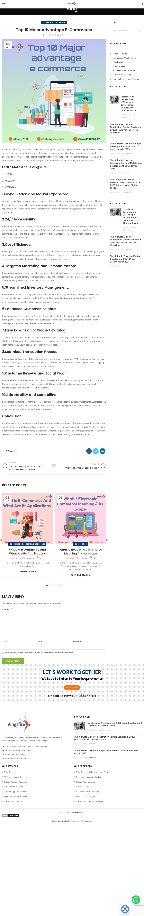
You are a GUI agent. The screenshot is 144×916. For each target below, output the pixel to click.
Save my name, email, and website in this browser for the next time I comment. (39, 652)
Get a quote (72, 688)
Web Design (9, 772)
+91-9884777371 (19, 754)
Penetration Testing (13, 801)
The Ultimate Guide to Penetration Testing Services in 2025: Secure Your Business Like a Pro (125, 128)
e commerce (12, 451)
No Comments (126, 137)
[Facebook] (89, 451)
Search (138, 30)
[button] (136, 899)
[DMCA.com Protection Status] (72, 815)
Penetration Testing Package (126, 79)
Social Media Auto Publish (61, 821)
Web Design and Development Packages (94, 772)
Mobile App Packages (85, 782)
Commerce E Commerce (54, 23)
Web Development (12, 777)
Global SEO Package (122, 74)
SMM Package (119, 66)
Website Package (120, 53)
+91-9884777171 (84, 696)
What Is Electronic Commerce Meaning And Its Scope (80, 551)
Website (77, 641)
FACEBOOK (9, 180)
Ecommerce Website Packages (90, 777)
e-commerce (35, 149)
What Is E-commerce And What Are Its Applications (27, 551)
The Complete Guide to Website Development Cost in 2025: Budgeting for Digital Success (125, 183)
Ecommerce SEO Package (124, 70)
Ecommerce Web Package (124, 58)
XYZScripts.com (86, 821)
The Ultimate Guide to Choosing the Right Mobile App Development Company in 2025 (126, 164)
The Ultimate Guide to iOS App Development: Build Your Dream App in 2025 (125, 146)
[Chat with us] (125, 909)
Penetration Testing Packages (89, 801)
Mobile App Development (15, 782)
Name (5, 641)
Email (41, 641)
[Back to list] (54, 466)
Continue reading (27, 572)
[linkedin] (102, 451)
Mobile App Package (122, 62)
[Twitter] (96, 451)
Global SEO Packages (85, 796)
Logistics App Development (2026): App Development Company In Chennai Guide (128, 103)
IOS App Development (14, 786)
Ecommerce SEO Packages (88, 791)
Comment (7, 609)
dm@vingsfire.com (18, 758)
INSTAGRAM (10, 187)
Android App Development (16, 791)
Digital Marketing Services (15, 796)
